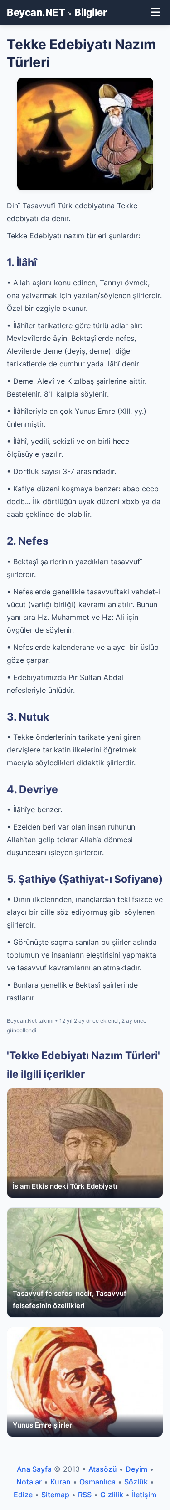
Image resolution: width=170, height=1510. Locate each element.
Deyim (136, 1469)
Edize (23, 1494)
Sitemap (55, 1494)
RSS (85, 1494)
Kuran (60, 1481)
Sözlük (136, 1481)
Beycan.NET (36, 12)
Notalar (29, 1481)
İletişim (144, 1494)
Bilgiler (90, 12)
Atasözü (102, 1469)
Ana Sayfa (34, 1469)
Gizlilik (111, 1494)
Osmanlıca (97, 1481)
